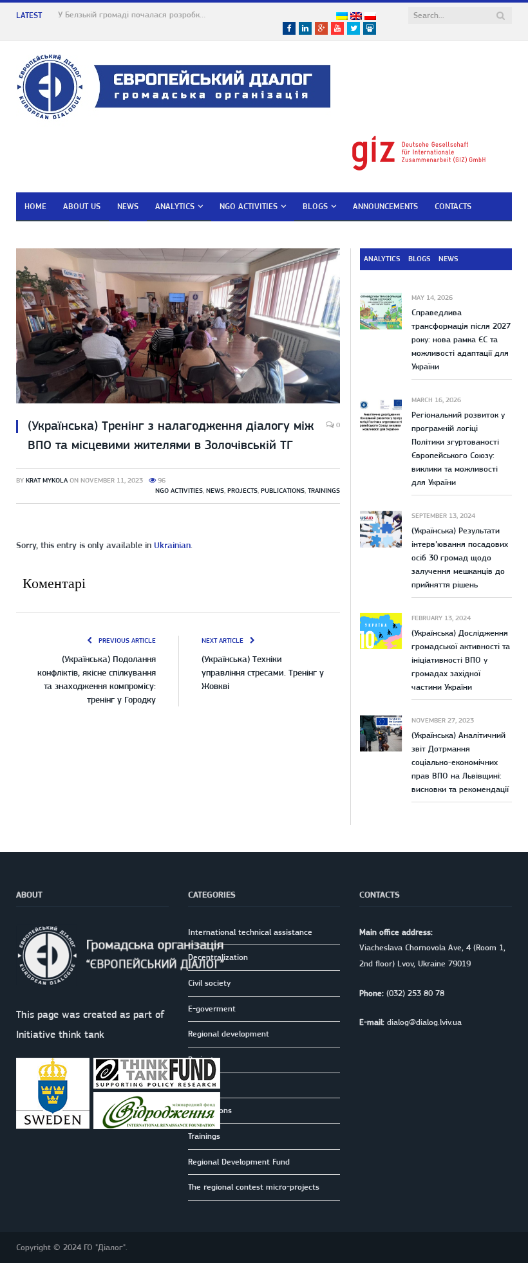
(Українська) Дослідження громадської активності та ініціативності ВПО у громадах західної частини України (460, 660)
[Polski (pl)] (370, 17)
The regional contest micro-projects (253, 1187)
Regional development (228, 1033)
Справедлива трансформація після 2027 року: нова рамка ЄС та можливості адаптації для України (461, 339)
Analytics (174, 206)
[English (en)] (356, 17)
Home (35, 206)
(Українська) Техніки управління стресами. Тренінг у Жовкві (263, 672)
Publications (283, 490)
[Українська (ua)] (342, 17)
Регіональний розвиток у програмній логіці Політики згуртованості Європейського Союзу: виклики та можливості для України (458, 448)
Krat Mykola (47, 480)
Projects (242, 490)
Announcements (385, 206)
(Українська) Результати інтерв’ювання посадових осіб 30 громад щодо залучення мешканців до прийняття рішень (459, 557)
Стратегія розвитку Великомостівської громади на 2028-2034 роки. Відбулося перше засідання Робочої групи (135, 14)
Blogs (315, 206)
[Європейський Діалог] (173, 84)
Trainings (324, 490)
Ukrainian (172, 545)
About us (81, 206)
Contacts (453, 206)
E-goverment (212, 1008)
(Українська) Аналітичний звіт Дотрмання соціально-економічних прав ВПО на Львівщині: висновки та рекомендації (460, 762)
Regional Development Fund (239, 1161)
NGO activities (249, 206)
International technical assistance (250, 932)
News (127, 206)
